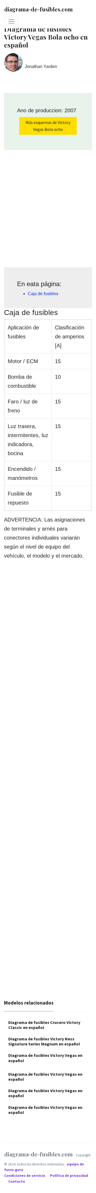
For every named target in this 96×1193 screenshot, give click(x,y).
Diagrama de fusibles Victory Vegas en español (45, 1058)
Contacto (16, 1181)
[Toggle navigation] (11, 21)
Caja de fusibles (43, 293)
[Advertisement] (48, 207)
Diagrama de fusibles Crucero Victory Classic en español (44, 1025)
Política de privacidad (69, 1175)
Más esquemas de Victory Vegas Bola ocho (48, 126)
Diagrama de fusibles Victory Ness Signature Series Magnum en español (44, 1041)
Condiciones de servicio (25, 1175)
